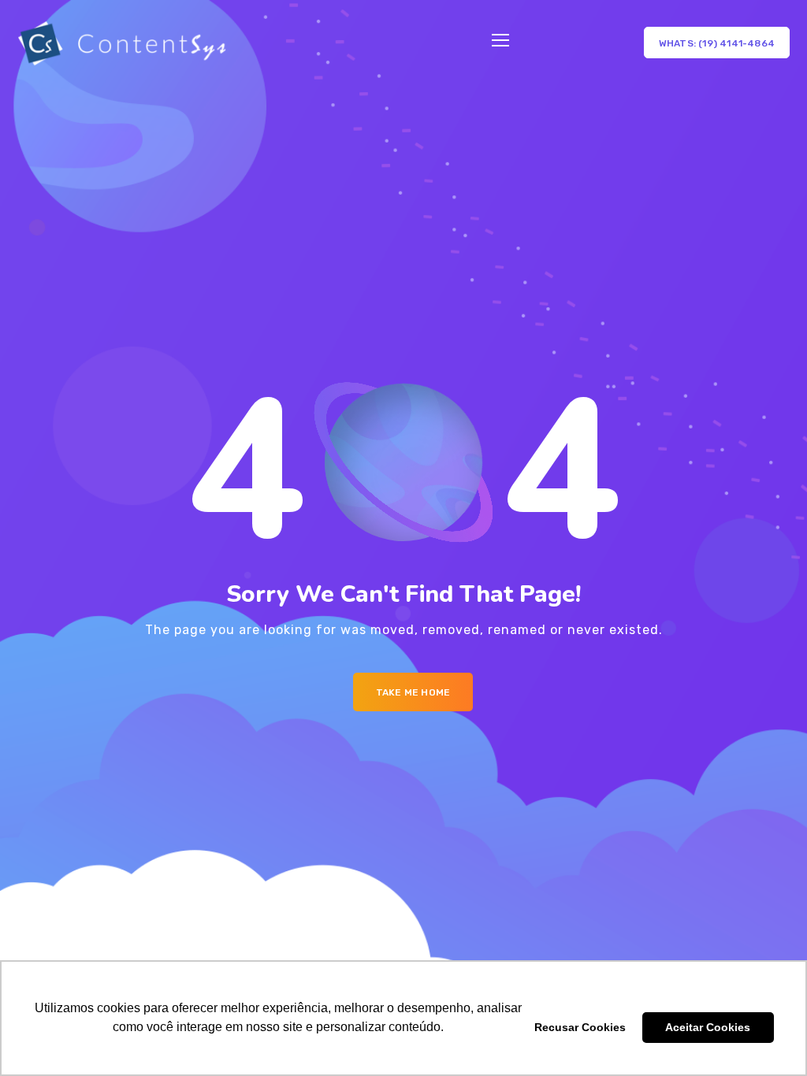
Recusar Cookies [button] (580, 1027)
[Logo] (122, 42)
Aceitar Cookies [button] (707, 1027)
